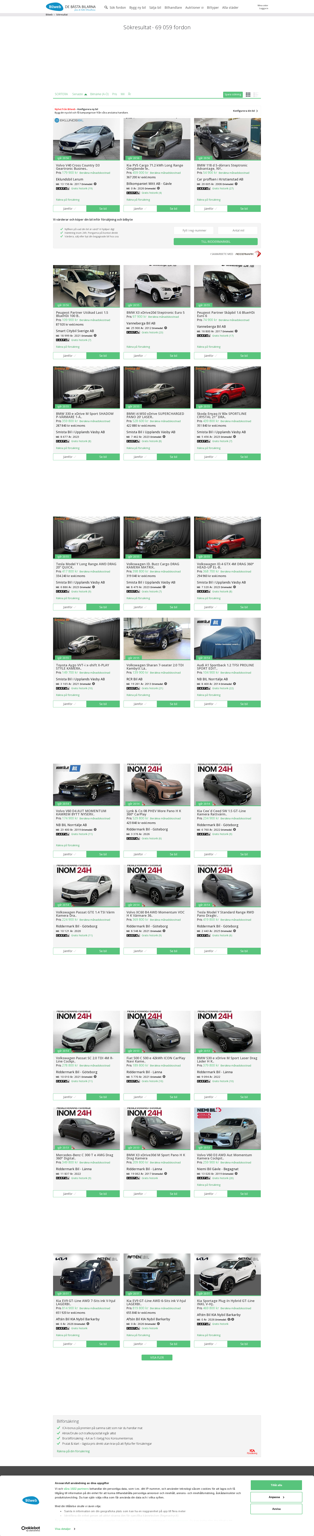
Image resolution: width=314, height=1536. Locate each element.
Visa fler (157, 1358)
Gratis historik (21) (152, 688)
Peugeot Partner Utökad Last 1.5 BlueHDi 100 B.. (82, 314)
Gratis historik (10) (82, 688)
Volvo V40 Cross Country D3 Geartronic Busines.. (78, 167)
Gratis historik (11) (82, 834)
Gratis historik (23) (152, 332)
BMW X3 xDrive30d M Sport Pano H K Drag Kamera (155, 1156)
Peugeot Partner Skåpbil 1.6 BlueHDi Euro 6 (226, 314)
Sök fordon (117, 7)
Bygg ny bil (137, 7)
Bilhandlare (173, 7)
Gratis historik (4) (152, 192)
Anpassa (274, 1497)
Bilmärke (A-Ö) (99, 94)
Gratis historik (150, 1178)
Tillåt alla (276, 1485)
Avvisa (276, 1508)
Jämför (68, 209)
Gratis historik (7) (81, 340)
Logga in (263, 8)
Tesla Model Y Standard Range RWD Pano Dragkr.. (225, 914)
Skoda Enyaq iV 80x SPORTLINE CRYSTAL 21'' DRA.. (222, 415)
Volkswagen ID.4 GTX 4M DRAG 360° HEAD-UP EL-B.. (225, 565)
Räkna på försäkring (67, 199)
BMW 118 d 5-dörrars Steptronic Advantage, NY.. (222, 167)
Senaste (77, 94)
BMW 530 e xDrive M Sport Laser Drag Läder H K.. (227, 1059)
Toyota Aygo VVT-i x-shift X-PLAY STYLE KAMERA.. (82, 667)
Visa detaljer (63, 1528)
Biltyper (213, 7)
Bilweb (49, 14)
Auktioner (193, 7)
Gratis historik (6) (152, 838)
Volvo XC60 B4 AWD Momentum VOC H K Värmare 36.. (155, 914)
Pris (114, 94)
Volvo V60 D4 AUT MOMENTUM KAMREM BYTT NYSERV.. (81, 812)
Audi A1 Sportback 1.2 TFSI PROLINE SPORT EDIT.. (225, 667)
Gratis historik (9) (81, 591)
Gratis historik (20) (223, 1178)
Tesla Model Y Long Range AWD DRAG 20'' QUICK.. (86, 565)
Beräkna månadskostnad (94, 172)
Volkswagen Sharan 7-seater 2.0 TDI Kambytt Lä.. (155, 667)
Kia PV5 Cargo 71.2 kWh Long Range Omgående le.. (154, 167)
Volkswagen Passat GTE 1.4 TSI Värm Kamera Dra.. (85, 914)
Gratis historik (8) (81, 441)
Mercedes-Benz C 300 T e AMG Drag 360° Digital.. (84, 1156)
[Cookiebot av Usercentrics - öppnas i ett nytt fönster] (31, 1529)
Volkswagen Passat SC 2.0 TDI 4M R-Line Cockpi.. (84, 1059)
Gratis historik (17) (223, 335)
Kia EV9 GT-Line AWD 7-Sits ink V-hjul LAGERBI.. (85, 1302)
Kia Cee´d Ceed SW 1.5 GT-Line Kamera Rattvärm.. (221, 812)
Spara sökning (233, 94)
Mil (122, 94)
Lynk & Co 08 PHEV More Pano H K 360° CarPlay (153, 812)
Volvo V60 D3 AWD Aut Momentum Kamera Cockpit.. (224, 1156)
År (129, 94)
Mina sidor (263, 5)
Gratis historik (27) (223, 188)
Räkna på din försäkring (73, 1451)
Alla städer (230, 7)
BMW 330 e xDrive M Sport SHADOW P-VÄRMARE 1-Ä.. (85, 415)
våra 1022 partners (76, 1488)
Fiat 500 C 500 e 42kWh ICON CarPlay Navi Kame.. (155, 1059)
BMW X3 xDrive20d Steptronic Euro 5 (155, 312)
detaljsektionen (178, 1520)
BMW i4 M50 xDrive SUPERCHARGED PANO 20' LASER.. (155, 415)
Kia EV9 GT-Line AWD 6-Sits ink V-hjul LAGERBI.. (156, 1302)
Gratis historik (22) (223, 688)
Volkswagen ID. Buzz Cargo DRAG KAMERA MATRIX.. (152, 565)
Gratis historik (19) (82, 188)
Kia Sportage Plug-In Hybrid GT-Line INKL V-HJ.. (226, 1302)
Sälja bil (155, 7)
